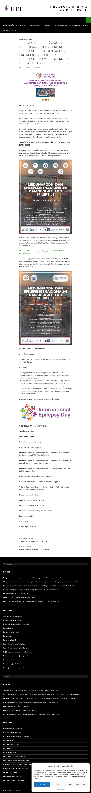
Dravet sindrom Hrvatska (12, 620)
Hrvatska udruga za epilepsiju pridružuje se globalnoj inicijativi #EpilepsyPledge (30, 590)
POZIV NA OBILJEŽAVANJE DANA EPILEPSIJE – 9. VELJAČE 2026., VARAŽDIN (31, 602)
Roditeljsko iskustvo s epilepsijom (14, 668)
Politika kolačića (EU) (10, 25)
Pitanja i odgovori (61, 25)
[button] (86, 766)
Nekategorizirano (26, 39)
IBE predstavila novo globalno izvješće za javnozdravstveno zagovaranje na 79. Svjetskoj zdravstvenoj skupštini (41, 582)
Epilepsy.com (7, 636)
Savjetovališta (75, 25)
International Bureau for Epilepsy (14, 644)
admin (38, 67)
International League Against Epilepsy (16, 648)
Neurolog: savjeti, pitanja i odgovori (15, 656)
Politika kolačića (60, 789)
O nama (22, 25)
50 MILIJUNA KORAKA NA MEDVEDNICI (33, 540)
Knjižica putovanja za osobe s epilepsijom (17, 652)
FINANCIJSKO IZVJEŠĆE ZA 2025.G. (16, 594)
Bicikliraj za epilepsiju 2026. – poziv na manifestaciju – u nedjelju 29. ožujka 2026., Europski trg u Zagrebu (39, 586)
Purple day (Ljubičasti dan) (12, 664)
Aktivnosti (47, 25)
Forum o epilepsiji (9, 640)
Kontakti (85, 25)
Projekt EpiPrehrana (10, 660)
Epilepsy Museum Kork (11, 632)
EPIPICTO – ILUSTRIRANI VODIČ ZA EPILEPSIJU (20, 598)
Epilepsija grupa (8, 628)
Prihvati (42, 785)
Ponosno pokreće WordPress (11, 790)
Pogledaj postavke (77, 785)
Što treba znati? (35, 25)
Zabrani (58, 785)
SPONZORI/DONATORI (9, 30)
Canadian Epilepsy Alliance (12, 616)
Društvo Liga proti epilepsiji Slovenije (16, 624)
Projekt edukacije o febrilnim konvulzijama (34, 548)
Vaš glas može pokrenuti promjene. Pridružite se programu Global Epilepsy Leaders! (32, 578)
